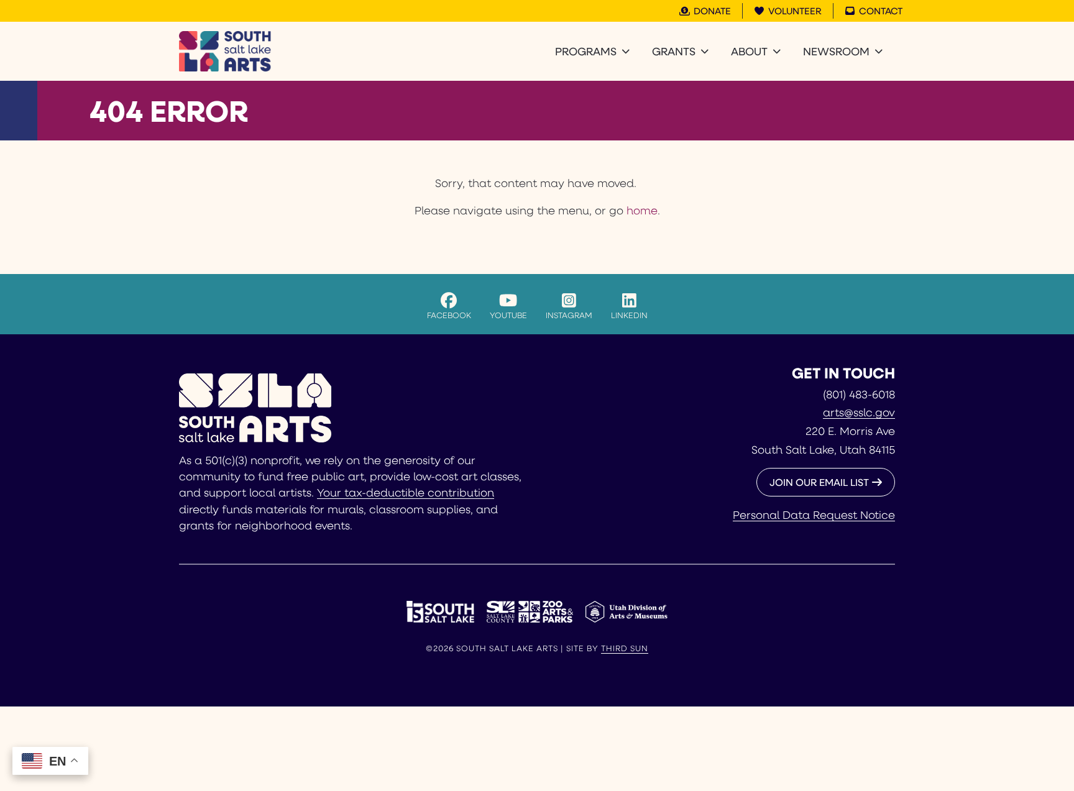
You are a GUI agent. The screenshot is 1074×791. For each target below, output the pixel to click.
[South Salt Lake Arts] (225, 51)
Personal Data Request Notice (814, 514)
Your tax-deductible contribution (405, 492)
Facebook (449, 314)
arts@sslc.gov (859, 412)
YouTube (508, 314)
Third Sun (624, 648)
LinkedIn (629, 314)
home (642, 210)
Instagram (569, 314)
